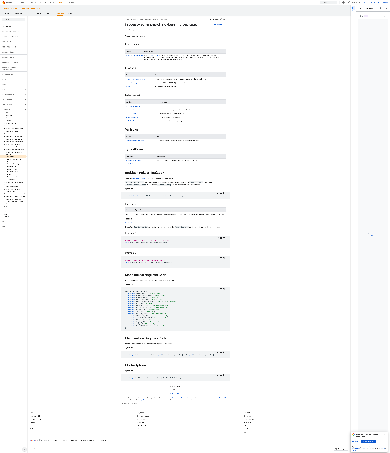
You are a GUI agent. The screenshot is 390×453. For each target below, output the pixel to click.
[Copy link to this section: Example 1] (138, 233)
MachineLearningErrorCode (135, 140)
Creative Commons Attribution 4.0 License (179, 398)
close (387, 8)
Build (22, 2)
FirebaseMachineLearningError (136, 79)
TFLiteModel (130, 121)
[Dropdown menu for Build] (26, 2)
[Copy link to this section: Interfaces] (142, 95)
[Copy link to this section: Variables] (141, 130)
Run (32, 2)
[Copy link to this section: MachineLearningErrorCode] (168, 275)
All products (103, 440)
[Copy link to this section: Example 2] (138, 253)
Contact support (249, 416)
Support (71, 2)
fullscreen (383, 8)
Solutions (43, 2)
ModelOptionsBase (132, 117)
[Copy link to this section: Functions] (142, 44)
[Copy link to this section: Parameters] (140, 204)
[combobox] (330, 2)
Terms (32, 449)
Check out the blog (143, 416)
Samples (70, 13)
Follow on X (140, 422)
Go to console (375, 2)
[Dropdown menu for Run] (35, 2)
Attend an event (142, 429)
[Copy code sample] (224, 193)
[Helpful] (221, 19)
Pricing (52, 2)
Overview (5, 13)
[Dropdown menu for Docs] (64, 2)
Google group (248, 422)
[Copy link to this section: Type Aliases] (145, 149)
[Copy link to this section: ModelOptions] (148, 365)
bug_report (380, 8)
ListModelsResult (131, 113)
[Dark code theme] (221, 193)
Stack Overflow (249, 419)
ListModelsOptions (132, 110)
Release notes (248, 426)
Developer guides (35, 416)
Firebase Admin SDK (30, 9)
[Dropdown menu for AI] (33, 13)
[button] (12, 31)
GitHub (32, 429)
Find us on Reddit (142, 419)
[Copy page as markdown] (134, 29)
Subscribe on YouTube (144, 426)
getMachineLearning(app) (134, 55)
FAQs (245, 432)
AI (30, 13)
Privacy (38, 449)
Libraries (32, 426)
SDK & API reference (36, 419)
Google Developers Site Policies (148, 400)
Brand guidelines (249, 429)
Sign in (385, 2)
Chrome (64, 440)
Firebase (127, 19)
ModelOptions (130, 164)
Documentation (9, 9)
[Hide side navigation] (24, 449)
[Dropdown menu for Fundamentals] (24, 13)
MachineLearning (155, 55)
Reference (60, 13)
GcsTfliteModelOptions (133, 106)
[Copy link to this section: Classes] (138, 68)
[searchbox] (13, 19)
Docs (60, 2)
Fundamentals (17, 13)
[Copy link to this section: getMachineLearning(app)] (166, 173)
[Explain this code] (217, 193)
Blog (365, 2)
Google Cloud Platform (88, 440)
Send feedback (218, 24)
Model (128, 86)
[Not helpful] (224, 19)
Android (55, 440)
